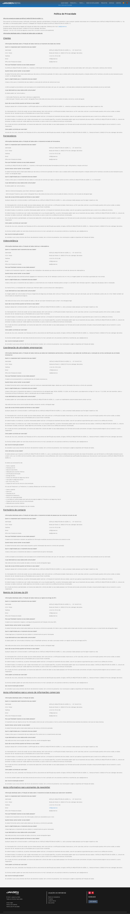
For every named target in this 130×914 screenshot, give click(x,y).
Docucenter (51, 902)
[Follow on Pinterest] (92, 893)
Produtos (73, 3)
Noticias (111, 3)
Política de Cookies (11, 904)
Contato (118, 3)
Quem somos (64, 3)
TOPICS (81, 3)
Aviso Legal (9, 902)
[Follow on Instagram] (89, 893)
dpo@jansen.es (62, 26)
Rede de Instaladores (92, 3)
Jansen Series (52, 901)
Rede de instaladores (54, 897)
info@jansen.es (53, 808)
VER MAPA (93, 901)
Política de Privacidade (12, 906)
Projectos (104, 3)
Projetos (50, 899)
